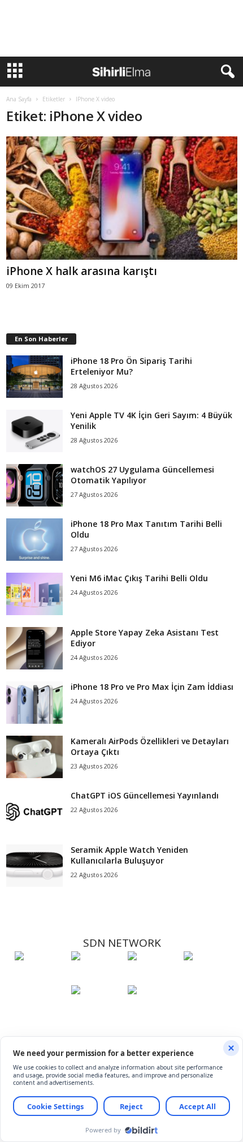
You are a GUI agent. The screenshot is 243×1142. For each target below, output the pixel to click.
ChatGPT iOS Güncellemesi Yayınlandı (145, 795)
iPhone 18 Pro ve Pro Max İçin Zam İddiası (152, 686)
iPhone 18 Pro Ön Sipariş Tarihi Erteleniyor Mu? (131, 366)
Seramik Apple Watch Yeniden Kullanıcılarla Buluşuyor (129, 855)
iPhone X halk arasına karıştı (81, 271)
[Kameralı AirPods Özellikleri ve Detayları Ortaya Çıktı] (34, 757)
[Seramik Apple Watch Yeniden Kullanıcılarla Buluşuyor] (34, 865)
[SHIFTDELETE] (40, 976)
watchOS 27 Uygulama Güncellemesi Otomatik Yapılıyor (142, 475)
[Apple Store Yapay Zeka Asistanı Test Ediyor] (34, 648)
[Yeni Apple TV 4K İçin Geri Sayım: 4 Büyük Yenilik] (34, 431)
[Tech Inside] (209, 976)
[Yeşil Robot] (153, 976)
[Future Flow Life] (153, 1010)
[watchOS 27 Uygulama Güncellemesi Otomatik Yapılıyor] (34, 485)
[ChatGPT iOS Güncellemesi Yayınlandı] (34, 811)
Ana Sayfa (19, 99)
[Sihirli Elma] (96, 976)
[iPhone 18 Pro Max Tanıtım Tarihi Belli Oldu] (34, 539)
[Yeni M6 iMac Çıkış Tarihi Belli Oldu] (34, 594)
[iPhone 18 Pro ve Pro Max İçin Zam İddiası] (34, 702)
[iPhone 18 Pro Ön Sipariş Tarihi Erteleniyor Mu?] (34, 376)
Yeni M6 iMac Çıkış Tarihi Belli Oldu (139, 578)
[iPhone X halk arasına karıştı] (121, 198)
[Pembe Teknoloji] (96, 1010)
